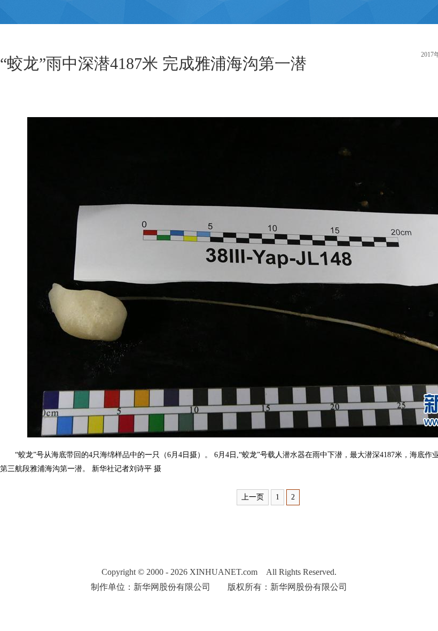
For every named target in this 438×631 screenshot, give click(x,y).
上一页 (252, 497)
